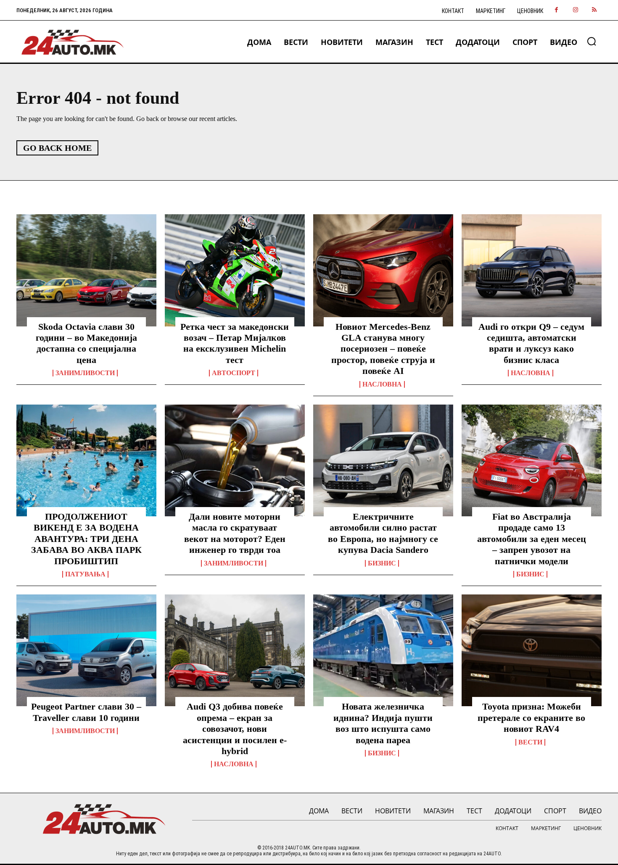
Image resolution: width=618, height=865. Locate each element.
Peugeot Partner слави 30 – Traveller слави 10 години (86, 712)
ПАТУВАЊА (85, 574)
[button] (591, 41)
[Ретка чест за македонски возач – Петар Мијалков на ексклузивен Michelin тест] (235, 270)
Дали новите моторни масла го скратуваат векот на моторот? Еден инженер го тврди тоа (234, 533)
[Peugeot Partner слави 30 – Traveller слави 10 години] (86, 650)
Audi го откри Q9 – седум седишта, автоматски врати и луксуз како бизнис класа (531, 343)
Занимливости (85, 373)
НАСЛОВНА (382, 384)
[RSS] (594, 10)
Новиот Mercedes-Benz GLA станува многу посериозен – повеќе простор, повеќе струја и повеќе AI (383, 348)
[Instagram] (575, 10)
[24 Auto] (72, 42)
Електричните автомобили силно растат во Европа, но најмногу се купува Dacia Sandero (383, 533)
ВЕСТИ (530, 742)
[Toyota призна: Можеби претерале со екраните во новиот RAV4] (532, 650)
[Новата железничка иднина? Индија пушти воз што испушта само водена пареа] (383, 650)
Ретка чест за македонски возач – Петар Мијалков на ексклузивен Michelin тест (234, 343)
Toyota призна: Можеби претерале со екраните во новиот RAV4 (531, 717)
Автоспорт (233, 373)
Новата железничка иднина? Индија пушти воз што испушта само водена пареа (383, 723)
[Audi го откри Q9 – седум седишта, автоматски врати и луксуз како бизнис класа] (532, 270)
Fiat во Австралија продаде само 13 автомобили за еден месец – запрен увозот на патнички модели (531, 538)
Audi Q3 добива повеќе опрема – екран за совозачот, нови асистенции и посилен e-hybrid (235, 728)
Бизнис (382, 563)
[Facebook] (556, 10)
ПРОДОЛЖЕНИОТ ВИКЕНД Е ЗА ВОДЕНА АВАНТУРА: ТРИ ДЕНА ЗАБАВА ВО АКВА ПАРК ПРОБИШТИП (86, 538)
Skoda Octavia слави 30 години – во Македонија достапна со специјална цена (86, 343)
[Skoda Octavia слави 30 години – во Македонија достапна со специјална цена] (86, 270)
